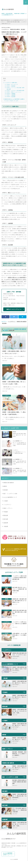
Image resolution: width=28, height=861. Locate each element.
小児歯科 (5, 501)
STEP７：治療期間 (11, 95)
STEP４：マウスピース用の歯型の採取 (15, 90)
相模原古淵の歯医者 (15, 29)
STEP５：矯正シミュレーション (14, 92)
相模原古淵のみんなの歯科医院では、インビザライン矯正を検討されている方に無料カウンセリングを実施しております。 (14, 279)
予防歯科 (5, 511)
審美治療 (5, 515)
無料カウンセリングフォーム (14, 309)
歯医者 (5, 486)
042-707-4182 (12, 299)
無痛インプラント (8, 508)
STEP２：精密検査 (11, 86)
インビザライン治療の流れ (10, 82)
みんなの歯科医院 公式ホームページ (7, 854)
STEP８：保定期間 (11, 96)
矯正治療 (5, 519)
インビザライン (5, 29)
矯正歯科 (23, 29)
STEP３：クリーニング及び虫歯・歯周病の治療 (15, 88)
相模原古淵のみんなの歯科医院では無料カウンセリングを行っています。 (14, 100)
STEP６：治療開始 (11, 93)
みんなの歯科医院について (10, 497)
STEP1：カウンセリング (12, 84)
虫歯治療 (5, 522)
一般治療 (5, 526)
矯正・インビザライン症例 (10, 493)
